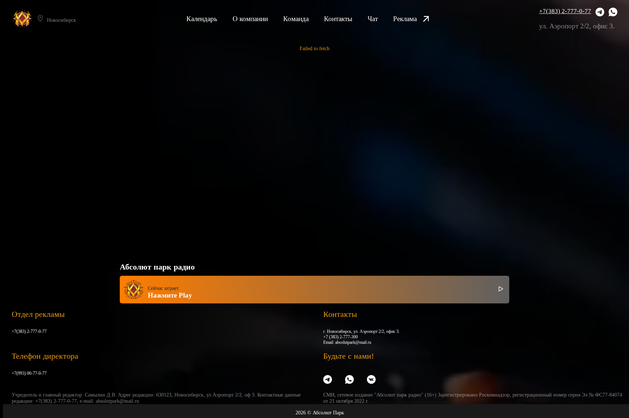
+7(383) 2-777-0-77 (565, 11)
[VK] (371, 380)
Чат (373, 19)
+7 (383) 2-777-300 (340, 336)
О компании (250, 19)
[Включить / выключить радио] (501, 289)
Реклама (405, 19)
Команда (296, 19)
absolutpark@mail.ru (353, 342)
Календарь (201, 19)
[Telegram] (600, 13)
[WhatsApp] (613, 13)
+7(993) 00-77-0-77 (29, 373)
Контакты (338, 19)
